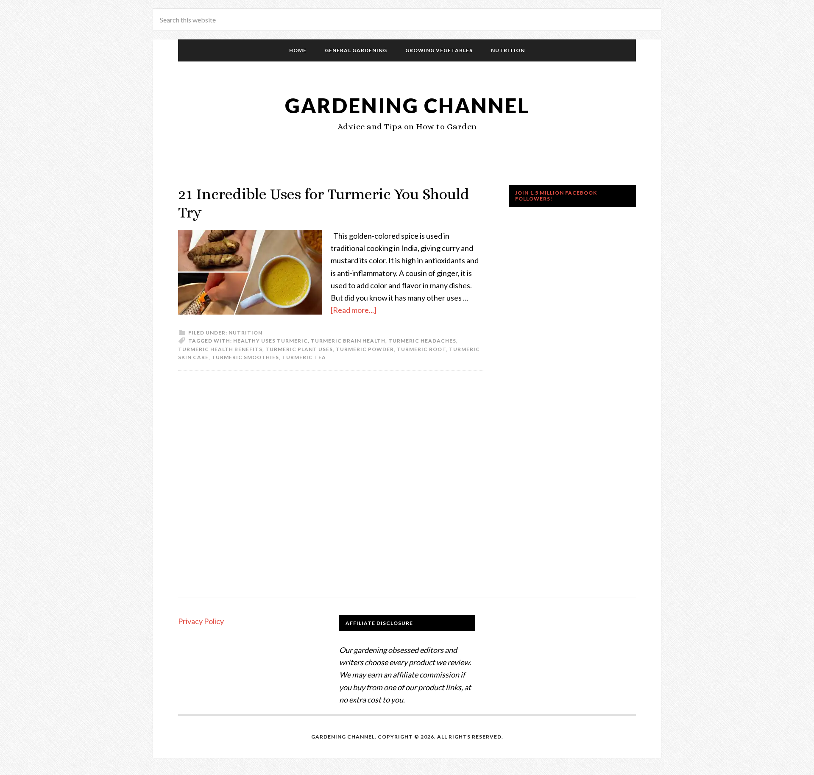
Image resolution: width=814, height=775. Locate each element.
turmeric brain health (348, 340)
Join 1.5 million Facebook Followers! (556, 196)
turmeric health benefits (220, 349)
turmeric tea (304, 357)
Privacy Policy (201, 621)
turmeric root (421, 349)
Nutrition (245, 332)
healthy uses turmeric (270, 340)
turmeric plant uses (299, 349)
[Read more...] (353, 310)
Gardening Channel (407, 105)
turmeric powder (365, 349)
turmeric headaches (422, 340)
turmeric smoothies (245, 357)
